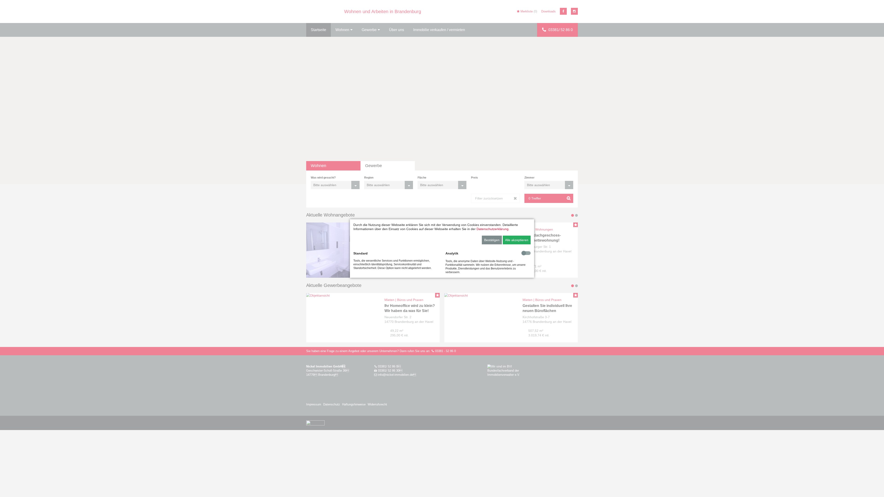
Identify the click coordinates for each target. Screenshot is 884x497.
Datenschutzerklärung (493, 229)
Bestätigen (492, 240)
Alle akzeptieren (516, 240)
